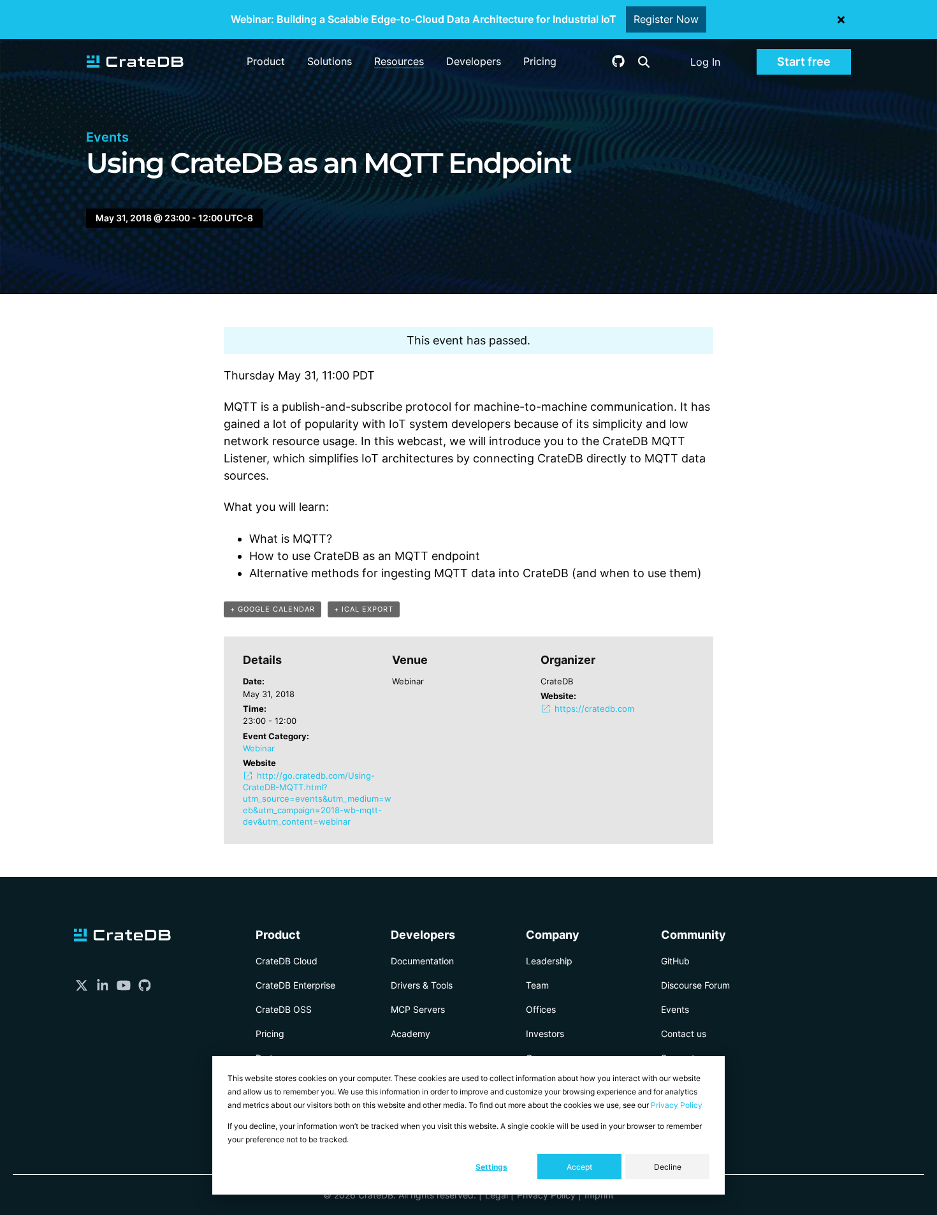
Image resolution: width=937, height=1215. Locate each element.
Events (675, 1009)
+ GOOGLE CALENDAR (272, 609)
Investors (545, 1033)
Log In (705, 61)
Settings (491, 1167)
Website (259, 763)
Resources (399, 61)
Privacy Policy (676, 1105)
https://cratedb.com (594, 708)
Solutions (329, 61)
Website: (558, 696)
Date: (254, 681)
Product (266, 61)
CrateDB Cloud (286, 960)
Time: (254, 708)
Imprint (599, 1194)
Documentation (422, 960)
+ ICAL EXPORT (363, 609)
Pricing (539, 61)
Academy (410, 1033)
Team (537, 985)
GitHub (675, 960)
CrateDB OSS (284, 1009)
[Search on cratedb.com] (644, 62)
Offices (541, 1009)
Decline (667, 1167)
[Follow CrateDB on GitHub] (618, 63)
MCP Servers (418, 1009)
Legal (496, 1194)
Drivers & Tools (422, 985)
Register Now (666, 19)
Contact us (683, 1033)
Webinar (259, 748)
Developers (473, 61)
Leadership (549, 960)
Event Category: (276, 736)
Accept (579, 1167)
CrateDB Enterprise (295, 985)
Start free (804, 61)
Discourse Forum (695, 985)
